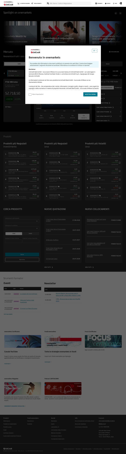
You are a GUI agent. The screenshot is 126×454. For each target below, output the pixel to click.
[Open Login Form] (120, 4)
